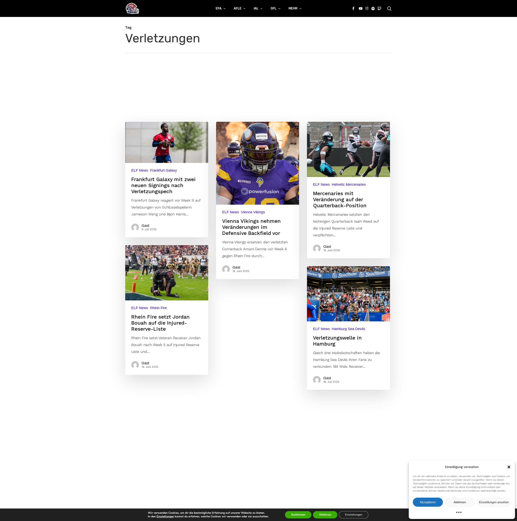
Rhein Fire (158, 308)
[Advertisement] (258, 83)
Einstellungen (165, 516)
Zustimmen (298, 515)
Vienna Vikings (253, 212)
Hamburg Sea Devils (348, 329)
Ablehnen (460, 502)
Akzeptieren (428, 502)
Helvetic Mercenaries (349, 184)
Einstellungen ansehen (494, 502)
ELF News (139, 170)
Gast (145, 226)
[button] (509, 467)
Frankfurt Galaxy (163, 170)
